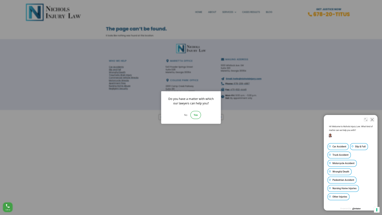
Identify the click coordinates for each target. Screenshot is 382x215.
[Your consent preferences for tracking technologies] (377, 210)
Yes (196, 115)
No (185, 115)
